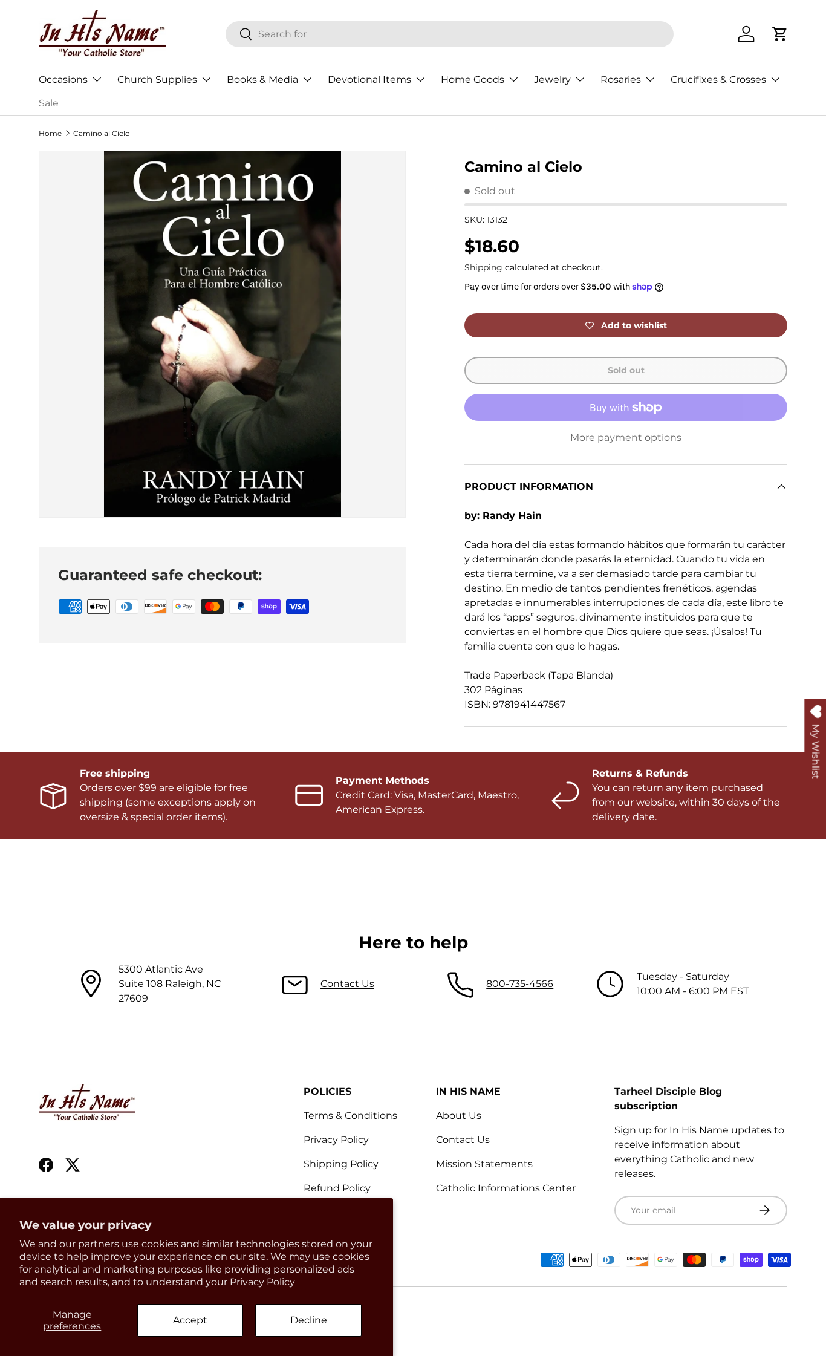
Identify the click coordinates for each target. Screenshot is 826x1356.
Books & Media (262, 79)
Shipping (483, 267)
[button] (780, 34)
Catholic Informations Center (506, 1188)
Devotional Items (369, 79)
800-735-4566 (519, 983)
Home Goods (472, 79)
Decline (308, 1320)
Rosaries (620, 79)
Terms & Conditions (350, 1115)
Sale (49, 103)
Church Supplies (157, 79)
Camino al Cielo (101, 133)
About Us (458, 1115)
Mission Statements (484, 1164)
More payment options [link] (625, 437)
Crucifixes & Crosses (718, 79)
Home (50, 133)
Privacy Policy (262, 1282)
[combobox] (450, 34)
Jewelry (552, 79)
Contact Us (347, 983)
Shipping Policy (341, 1164)
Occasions (63, 79)
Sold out (626, 370)
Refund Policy (337, 1188)
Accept (190, 1320)
